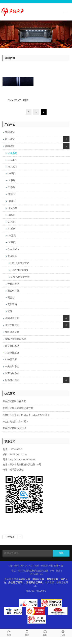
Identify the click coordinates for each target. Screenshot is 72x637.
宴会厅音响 (38, 579)
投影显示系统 (12, 380)
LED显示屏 (11, 359)
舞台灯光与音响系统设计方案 (18, 408)
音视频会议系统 (34, 582)
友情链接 (10, 537)
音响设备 (9, 146)
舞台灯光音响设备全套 (14, 401)
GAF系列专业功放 (20, 277)
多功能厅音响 (15, 582)
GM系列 (12, 235)
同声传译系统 (12, 373)
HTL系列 (12, 160)
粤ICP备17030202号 (36, 591)
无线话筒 (12, 304)
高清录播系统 (12, 352)
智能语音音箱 (12, 332)
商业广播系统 (12, 325)
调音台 (11, 297)
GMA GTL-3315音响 (18, 100)
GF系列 (11, 180)
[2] (36, 34)
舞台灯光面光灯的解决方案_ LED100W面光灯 (26, 415)
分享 (9, 635)
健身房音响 (52, 579)
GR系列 (11, 194)
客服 (45, 635)
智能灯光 (9, 132)
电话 (27, 635)
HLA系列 (12, 166)
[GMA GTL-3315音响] (18, 81)
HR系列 (11, 215)
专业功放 (12, 256)
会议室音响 (24, 579)
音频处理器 (13, 284)
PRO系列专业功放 (20, 263)
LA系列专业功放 (19, 270)
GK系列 (12, 242)
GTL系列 (12, 153)
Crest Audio (13, 249)
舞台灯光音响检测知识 (14, 428)
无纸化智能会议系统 (15, 339)
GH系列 (12, 173)
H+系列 (11, 228)
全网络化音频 (12, 318)
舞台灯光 (9, 139)
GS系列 (11, 187)
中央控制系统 (12, 366)
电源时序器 (13, 290)
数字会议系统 (12, 346)
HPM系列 (12, 208)
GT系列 (11, 222)
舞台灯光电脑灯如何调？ (15, 421)
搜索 (61, 553)
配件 (10, 311)
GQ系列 (12, 201)
